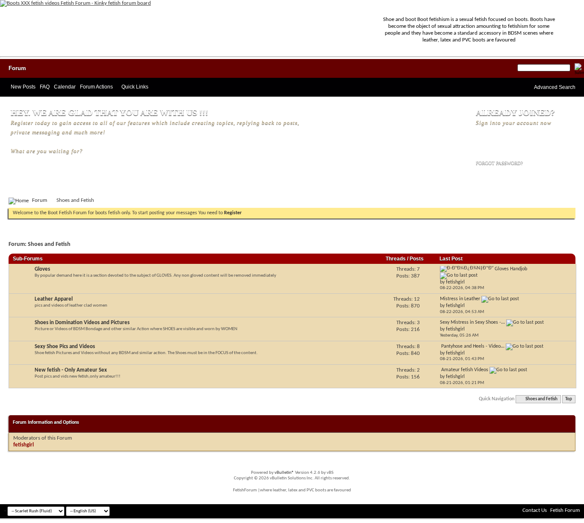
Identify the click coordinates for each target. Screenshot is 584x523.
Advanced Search (554, 87)
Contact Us (534, 510)
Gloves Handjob (511, 269)
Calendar (65, 87)
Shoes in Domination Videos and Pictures (82, 322)
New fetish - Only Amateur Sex (71, 370)
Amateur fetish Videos (464, 369)
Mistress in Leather (460, 298)
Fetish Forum (565, 510)
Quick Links (134, 87)
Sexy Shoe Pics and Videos (65, 346)
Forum (17, 68)
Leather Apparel (54, 299)
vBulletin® (284, 472)
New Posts (23, 87)
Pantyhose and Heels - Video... (472, 346)
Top (568, 399)
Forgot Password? (499, 162)
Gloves (42, 269)
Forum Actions (96, 87)
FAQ (45, 87)
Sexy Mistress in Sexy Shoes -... (472, 322)
